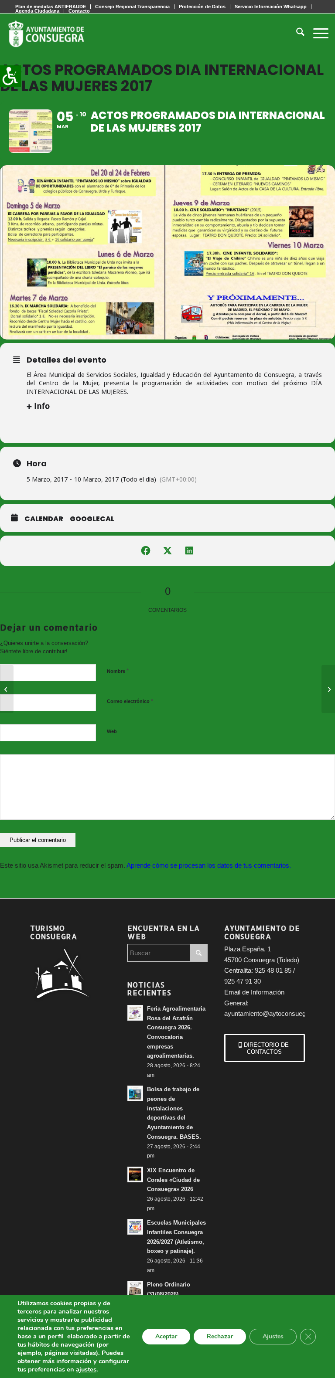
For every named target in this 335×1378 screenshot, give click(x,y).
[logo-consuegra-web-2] (53, 33)
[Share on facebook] (146, 551)
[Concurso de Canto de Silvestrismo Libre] (328, 689)
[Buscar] (295, 33)
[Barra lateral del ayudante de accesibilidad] (10, 75)
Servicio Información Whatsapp (271, 6)
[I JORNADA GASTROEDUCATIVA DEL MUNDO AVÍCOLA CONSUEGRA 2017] (7, 689)
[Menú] (316, 33)
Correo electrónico (130, 701)
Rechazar (220, 1336)
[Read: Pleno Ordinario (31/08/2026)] (135, 1289)
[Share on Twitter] (167, 551)
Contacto (79, 11)
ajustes (86, 1369)
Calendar (43, 519)
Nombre (118, 671)
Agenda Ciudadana (37, 11)
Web (112, 731)
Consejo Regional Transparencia (132, 6)
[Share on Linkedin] (189, 551)
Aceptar (166, 1336)
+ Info (38, 406)
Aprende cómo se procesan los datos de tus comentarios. (208, 865)
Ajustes (273, 1336)
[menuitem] (132, 6)
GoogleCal (92, 519)
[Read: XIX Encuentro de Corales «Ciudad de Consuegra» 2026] (135, 1174)
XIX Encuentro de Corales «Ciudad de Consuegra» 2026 (173, 1179)
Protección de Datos (202, 6)
